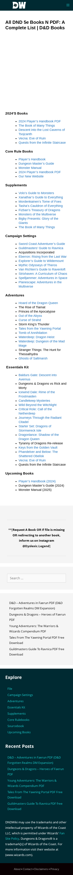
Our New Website (31, 176)
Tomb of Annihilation (33, 333)
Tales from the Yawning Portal (40, 328)
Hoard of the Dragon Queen (38, 303)
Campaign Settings (20, 695)
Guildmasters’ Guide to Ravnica (41, 248)
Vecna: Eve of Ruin (32, 138)
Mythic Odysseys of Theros (38, 265)
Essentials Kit (16, 707)
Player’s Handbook (32, 159)
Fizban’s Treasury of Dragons (39, 210)
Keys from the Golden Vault (38, 447)
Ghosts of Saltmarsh (33, 358)
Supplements (16, 713)
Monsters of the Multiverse (37, 214)
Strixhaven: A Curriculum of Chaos (43, 273)
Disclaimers (41, 869)
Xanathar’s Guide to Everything (41, 197)
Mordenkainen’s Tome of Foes (40, 201)
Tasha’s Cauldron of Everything (41, 206)
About (17, 869)
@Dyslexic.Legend (36, 546)
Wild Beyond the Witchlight (38, 405)
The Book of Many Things (37, 125)
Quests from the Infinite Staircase (42, 142)
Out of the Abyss (30, 316)
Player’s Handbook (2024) (37, 481)
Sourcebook (15, 726)
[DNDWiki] (20, 5)
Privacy (54, 869)
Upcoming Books (19, 732)
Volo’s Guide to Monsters (36, 193)
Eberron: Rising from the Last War (43, 256)
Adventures (15, 701)
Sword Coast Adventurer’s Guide (42, 244)
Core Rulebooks (18, 720)
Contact (27, 869)
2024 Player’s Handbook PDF (40, 121)
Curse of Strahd (30, 320)
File (9, 689)
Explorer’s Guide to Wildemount (41, 261)
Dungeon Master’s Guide (36, 163)
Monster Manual (30, 168)
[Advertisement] (36, 73)
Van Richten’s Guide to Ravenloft (42, 269)
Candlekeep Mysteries (34, 400)
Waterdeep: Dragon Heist (36, 337)
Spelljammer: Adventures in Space (43, 278)
